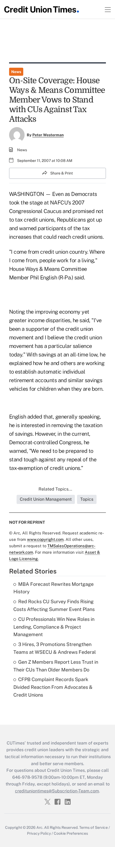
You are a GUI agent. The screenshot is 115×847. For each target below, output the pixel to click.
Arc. (39, 827)
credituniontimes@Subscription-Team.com (57, 790)
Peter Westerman (48, 135)
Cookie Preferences (71, 833)
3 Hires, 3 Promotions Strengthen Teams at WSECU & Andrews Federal (54, 648)
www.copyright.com (45, 539)
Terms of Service (93, 827)
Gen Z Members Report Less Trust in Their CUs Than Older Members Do (55, 666)
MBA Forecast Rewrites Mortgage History (53, 588)
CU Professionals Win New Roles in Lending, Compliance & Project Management (53, 626)
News (16, 72)
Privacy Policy (39, 833)
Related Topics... (55, 489)
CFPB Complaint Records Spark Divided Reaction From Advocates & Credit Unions (53, 687)
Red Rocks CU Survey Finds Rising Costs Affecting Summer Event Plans (54, 605)
